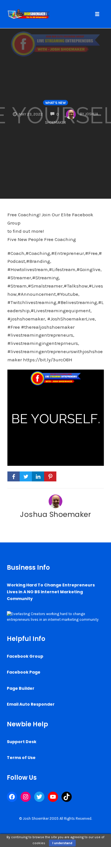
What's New (55, 103)
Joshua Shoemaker (55, 514)
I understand (62, 843)
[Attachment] (55, 417)
